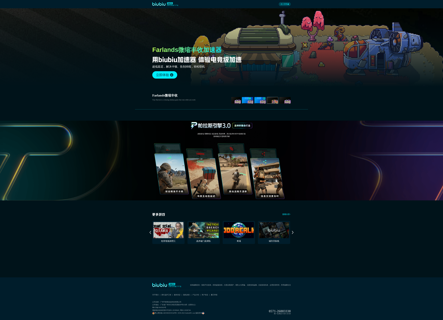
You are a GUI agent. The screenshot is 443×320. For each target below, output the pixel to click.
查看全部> (286, 214)
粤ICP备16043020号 (159, 307)
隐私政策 (186, 295)
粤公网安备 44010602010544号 (165, 313)
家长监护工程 (166, 295)
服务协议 (177, 295)
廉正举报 (214, 295)
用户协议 (205, 295)
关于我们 (155, 295)
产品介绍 (195, 295)
